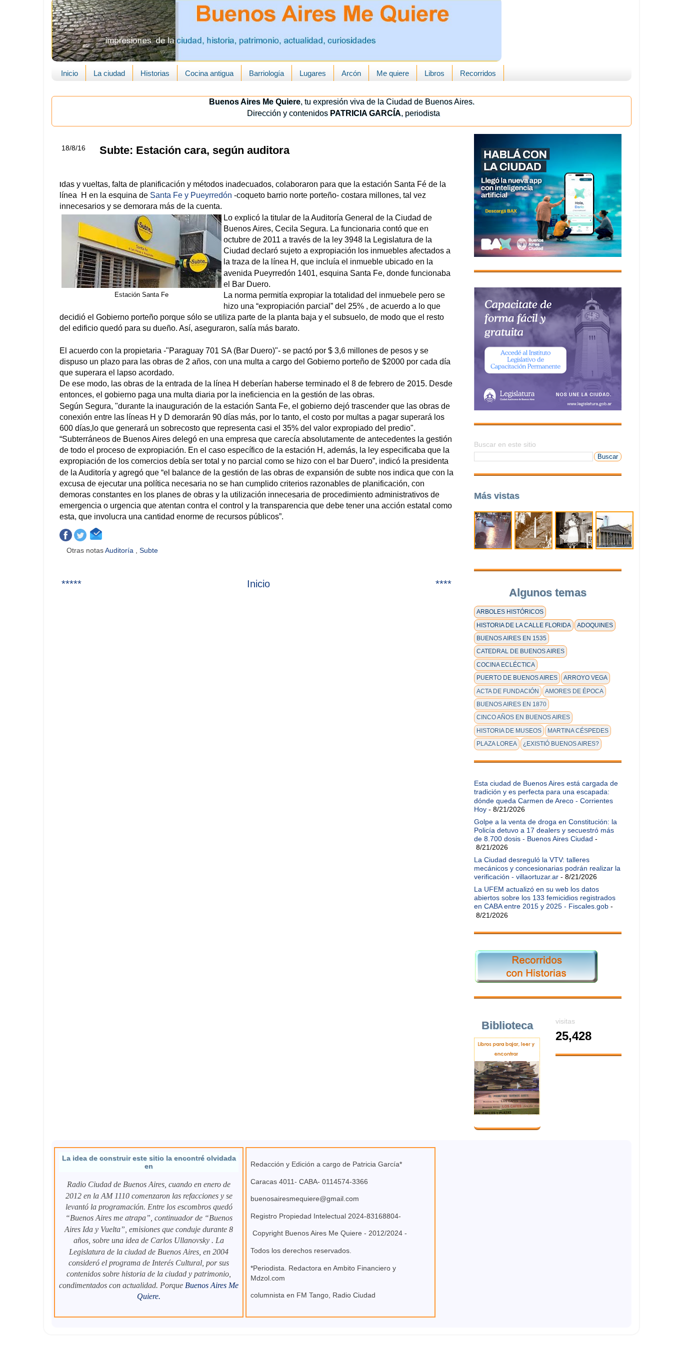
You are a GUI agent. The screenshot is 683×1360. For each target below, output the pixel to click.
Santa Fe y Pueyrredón (191, 195)
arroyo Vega (586, 677)
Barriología (266, 73)
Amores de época (574, 691)
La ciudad (109, 73)
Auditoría (120, 550)
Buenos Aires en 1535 (511, 638)
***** (72, 583)
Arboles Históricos (510, 611)
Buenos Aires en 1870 (511, 704)
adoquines (595, 625)
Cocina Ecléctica (505, 664)
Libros (434, 73)
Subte (150, 550)
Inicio (69, 73)
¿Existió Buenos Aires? (561, 743)
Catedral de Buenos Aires (520, 651)
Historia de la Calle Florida (523, 625)
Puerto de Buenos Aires (517, 677)
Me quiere (392, 73)
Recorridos (478, 73)
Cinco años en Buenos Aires (523, 717)
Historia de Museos (509, 730)
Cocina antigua (209, 73)
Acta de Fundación (507, 691)
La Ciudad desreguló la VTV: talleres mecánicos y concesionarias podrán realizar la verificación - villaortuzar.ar (547, 868)
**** (444, 583)
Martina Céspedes (578, 730)
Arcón (351, 73)
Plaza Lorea (496, 743)
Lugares (313, 73)
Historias (155, 73)
